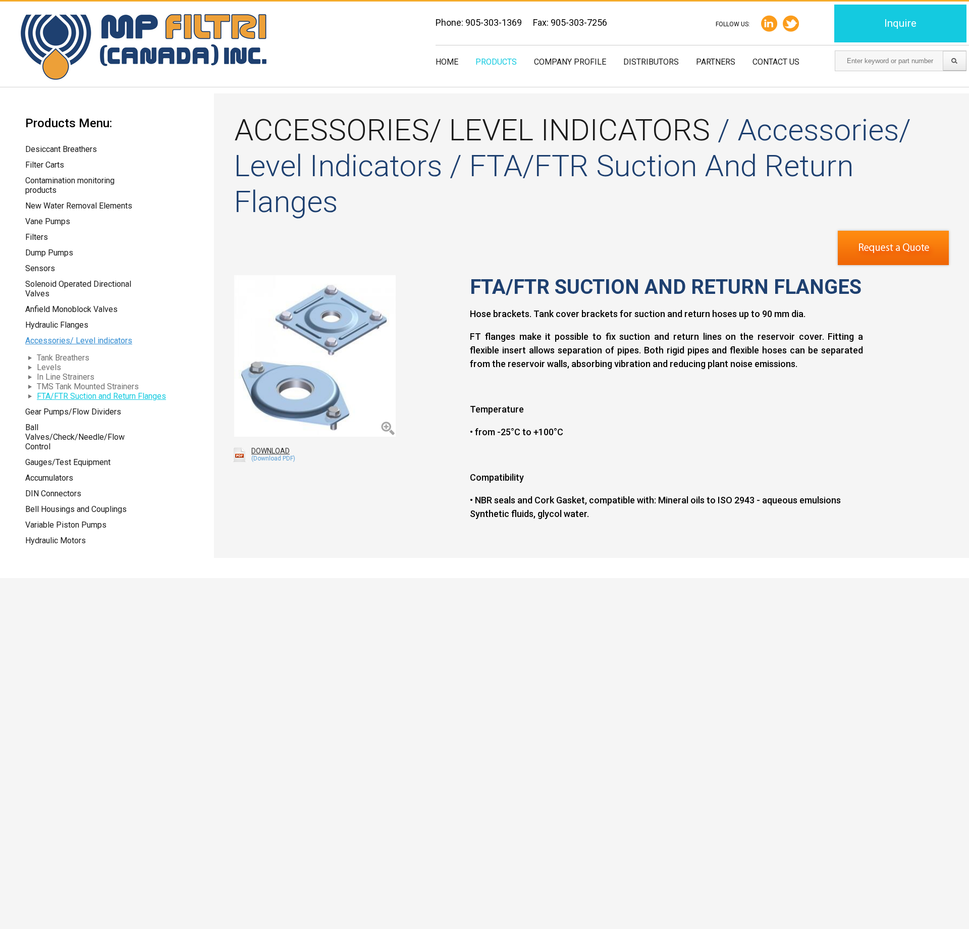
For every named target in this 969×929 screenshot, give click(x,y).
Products (496, 62)
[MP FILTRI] (143, 48)
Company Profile (570, 62)
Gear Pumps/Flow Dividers (73, 412)
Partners (715, 62)
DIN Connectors (53, 493)
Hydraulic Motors (55, 540)
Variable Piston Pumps (65, 525)
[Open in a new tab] (791, 23)
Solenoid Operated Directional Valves (78, 288)
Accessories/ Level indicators (78, 340)
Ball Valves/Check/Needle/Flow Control (75, 437)
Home (447, 62)
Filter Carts (44, 165)
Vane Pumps (47, 221)
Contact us (775, 62)
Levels (49, 367)
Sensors (40, 268)
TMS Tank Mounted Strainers (88, 386)
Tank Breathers (63, 358)
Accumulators (49, 478)
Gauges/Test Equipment (68, 462)
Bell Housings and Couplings (76, 509)
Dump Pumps (49, 252)
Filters (36, 237)
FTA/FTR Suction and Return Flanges (101, 396)
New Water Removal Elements (78, 206)
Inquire (900, 23)
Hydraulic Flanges (56, 325)
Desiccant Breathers (61, 149)
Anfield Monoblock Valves (71, 309)
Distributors (651, 62)
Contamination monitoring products (70, 185)
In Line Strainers (65, 377)
